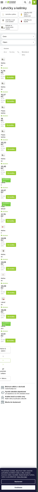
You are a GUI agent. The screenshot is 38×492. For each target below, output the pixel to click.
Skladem (6, 48)
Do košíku (10, 77)
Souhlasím (18, 487)
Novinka (12, 52)
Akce (5, 52)
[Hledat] (25, 2)
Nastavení (18, 481)
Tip (18, 52)
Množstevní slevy (25, 53)
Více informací (22, 477)
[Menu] (2, 2)
